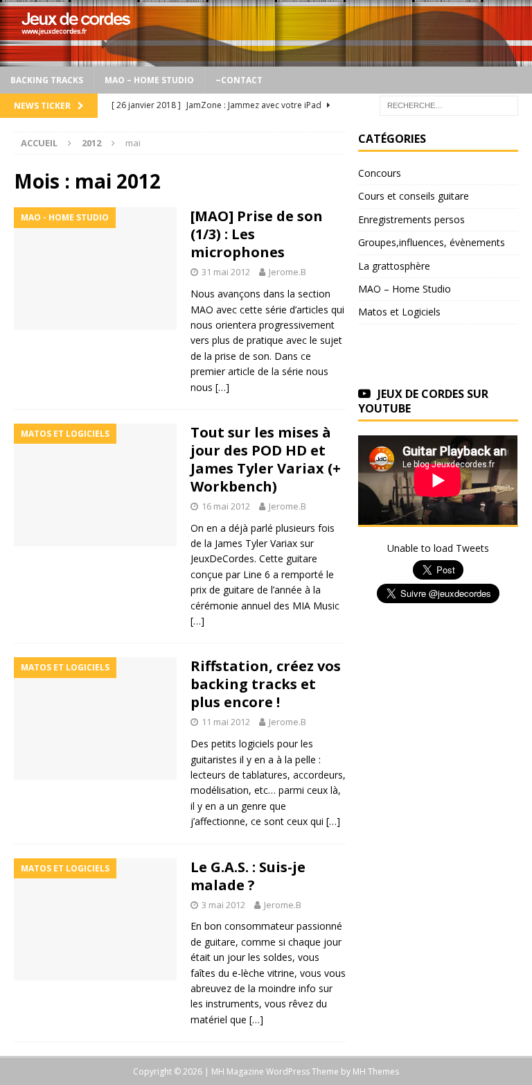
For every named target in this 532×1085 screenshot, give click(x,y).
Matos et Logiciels (399, 311)
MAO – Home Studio (149, 80)
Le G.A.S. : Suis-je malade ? (247, 876)
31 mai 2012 (226, 272)
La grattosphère (394, 265)
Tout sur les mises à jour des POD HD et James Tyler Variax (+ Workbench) (265, 459)
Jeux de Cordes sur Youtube (423, 401)
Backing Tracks (46, 80)
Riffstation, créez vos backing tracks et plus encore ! (265, 684)
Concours (379, 173)
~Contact (239, 80)
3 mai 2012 (223, 905)
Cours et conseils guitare (413, 195)
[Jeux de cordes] (266, 58)
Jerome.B (287, 272)
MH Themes (376, 1071)
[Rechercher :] (449, 104)
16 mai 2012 (226, 506)
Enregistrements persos (411, 219)
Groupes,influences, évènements (431, 242)
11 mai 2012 (226, 721)
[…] (222, 387)
